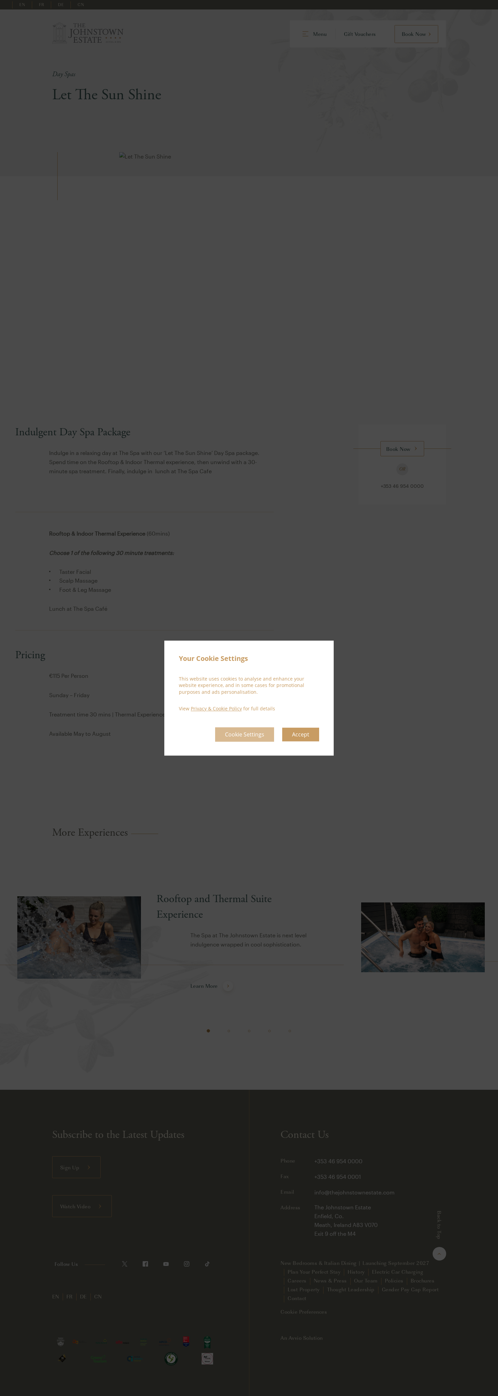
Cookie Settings (244, 734)
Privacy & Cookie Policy (216, 709)
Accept (300, 734)
